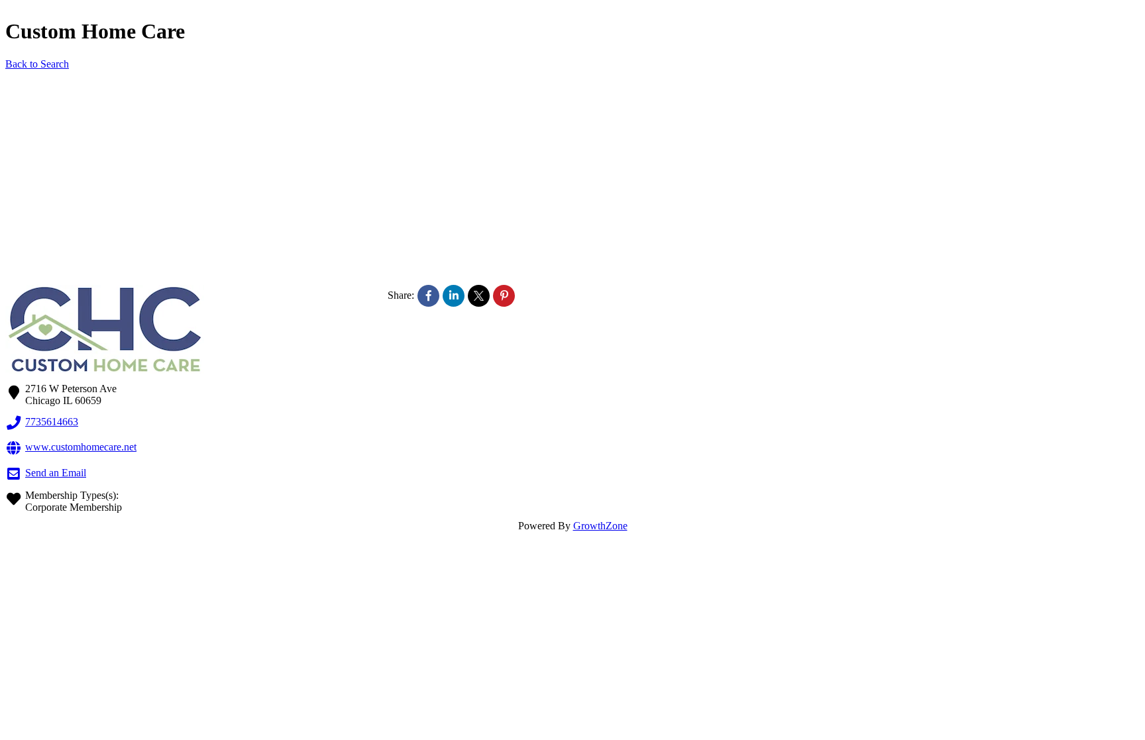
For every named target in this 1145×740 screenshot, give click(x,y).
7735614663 (51, 421)
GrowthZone (600, 525)
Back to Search (37, 64)
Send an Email (55, 472)
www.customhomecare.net (80, 446)
